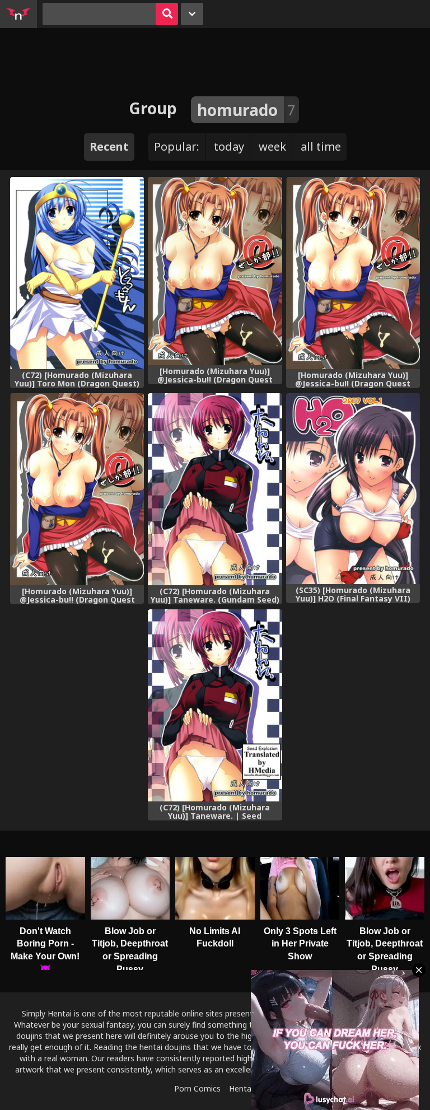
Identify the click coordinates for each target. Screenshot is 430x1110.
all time (321, 146)
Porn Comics (197, 1088)
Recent (109, 146)
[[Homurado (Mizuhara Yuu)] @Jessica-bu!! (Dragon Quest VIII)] (215, 271)
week (272, 146)
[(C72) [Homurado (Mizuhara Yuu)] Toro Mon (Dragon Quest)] (77, 273)
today (229, 146)
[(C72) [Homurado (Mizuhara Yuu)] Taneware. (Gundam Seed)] (215, 489)
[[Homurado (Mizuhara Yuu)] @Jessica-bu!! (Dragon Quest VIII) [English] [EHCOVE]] (77, 489)
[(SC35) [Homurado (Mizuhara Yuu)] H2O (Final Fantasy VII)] (353, 488)
